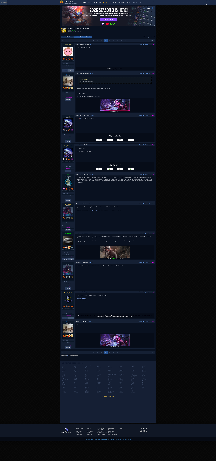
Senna (120, 373)
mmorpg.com (111, 427)
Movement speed (81, 300)
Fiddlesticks (76, 379)
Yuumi (143, 378)
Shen (120, 378)
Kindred (98, 365)
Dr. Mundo (76, 371)
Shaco (120, 377)
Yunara (144, 377)
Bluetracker (111, 428)
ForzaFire (89, 432)
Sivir (120, 383)
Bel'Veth (64, 385)
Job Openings (111, 439)
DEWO (73, 30)
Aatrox (63, 365)
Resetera (89, 430)
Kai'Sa (86, 381)
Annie (63, 375)
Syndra (121, 392)
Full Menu (136, 2)
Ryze (120, 369)
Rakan (109, 386)
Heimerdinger (88, 365)
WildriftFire (78, 432)
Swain (120, 390)
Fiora (75, 381)
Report (91, 44)
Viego (132, 390)
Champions (97, 2)
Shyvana (121, 379)
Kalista (86, 382)
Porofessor (78, 430)
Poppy (109, 381)
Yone (143, 374)
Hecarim (76, 392)
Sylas (120, 391)
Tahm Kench (134, 365)
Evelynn (75, 377)
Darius (75, 369)
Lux (97, 379)
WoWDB (99, 431)
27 (109, 40)
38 (125, 40)
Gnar (75, 387)
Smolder (121, 386)
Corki (75, 367)
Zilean (143, 386)
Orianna (110, 377)
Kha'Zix (87, 392)
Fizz (74, 382)
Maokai (98, 383)
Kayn (86, 390)
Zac (143, 381)
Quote (146, 44)
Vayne (132, 383)
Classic (105, 2)
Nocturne (110, 373)
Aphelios (64, 377)
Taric (132, 369)
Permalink (141, 44)
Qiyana (109, 383)
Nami (109, 365)
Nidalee (110, 370)
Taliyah (132, 366)
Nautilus (110, 367)
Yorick (143, 375)
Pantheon (110, 379)
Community (121, 2)
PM (149, 44)
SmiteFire (89, 427)
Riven (120, 366)
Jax (85, 374)
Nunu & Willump (112, 374)
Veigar (132, 385)
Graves (75, 390)
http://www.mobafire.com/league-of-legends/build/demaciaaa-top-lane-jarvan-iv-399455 (99, 210)
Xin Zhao (144, 371)
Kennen (87, 391)
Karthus (87, 385)
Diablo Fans (111, 431)
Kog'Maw (99, 367)
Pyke (109, 382)
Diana (75, 370)
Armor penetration (81, 298)
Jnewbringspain (68, 204)
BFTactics (99, 427)
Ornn (109, 378)
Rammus (110, 387)
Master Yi (99, 385)
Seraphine (121, 374)
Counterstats (79, 431)
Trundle (133, 374)
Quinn (109, 385)
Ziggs (143, 385)
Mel (97, 386)
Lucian (98, 377)
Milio (98, 387)
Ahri (63, 366)
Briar (63, 390)
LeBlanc (98, 369)
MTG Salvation (101, 428)
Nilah (109, 371)
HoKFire (121, 428)
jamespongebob (68, 116)
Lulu (97, 378)
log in (68, 355)
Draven (75, 373)
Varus (132, 382)
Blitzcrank (64, 386)
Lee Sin (98, 370)
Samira (121, 370)
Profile (65, 70)
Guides (90, 2)
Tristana (133, 373)
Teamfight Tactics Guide (108, 396)
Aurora (63, 381)
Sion (120, 382)
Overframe (110, 432)
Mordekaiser (100, 390)
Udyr (132, 379)
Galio (75, 383)
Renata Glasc (111, 391)
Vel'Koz (132, 386)
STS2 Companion (112, 434)
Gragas (75, 388)
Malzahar (99, 382)
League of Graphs (80, 428)
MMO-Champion (101, 434)
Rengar (121, 365)
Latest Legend (68, 44)
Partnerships (119, 439)
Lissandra (99, 374)
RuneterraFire (79, 434)
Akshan (64, 369)
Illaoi (86, 367)
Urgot (132, 381)
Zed (143, 382)
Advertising (104, 439)
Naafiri (98, 392)
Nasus (109, 366)
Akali (63, 367)
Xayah (143, 369)
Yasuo (143, 373)
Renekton (110, 392)
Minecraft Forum (101, 430)
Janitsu (68, 74)
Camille (64, 392)
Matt (68, 174)
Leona (98, 371)
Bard (63, 383)
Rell (109, 390)
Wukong (144, 367)
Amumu (64, 373)
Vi (131, 388)
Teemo (132, 370)
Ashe (63, 378)
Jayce (86, 375)
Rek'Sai (109, 388)
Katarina (87, 387)
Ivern (86, 370)
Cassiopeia (76, 365)
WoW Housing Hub (102, 432)
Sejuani (121, 371)
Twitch (132, 378)
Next (152, 40)
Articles (129, 439)
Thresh (132, 371)
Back (63, 40)
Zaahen (144, 379)
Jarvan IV (87, 373)
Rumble (121, 367)
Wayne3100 (68, 233)
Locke (98, 375)
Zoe (143, 387)
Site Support (70, 36)
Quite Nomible (68, 292)
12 (93, 40)
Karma (86, 383)
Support (124, 439)
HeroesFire (89, 434)
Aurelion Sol (65, 379)
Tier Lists (113, 2)
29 (117, 40)
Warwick (144, 366)
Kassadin (87, 386)
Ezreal (75, 378)
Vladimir (133, 392)
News (128, 2)
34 (121, 40)
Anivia (63, 374)
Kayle (86, 388)
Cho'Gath (76, 366)
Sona (120, 387)
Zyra (143, 388)
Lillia (98, 373)
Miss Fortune (100, 388)
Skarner (121, 385)
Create (84, 2)
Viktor (132, 391)
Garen (75, 386)
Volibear (144, 365)
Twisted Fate (134, 377)
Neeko (109, 369)
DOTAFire (89, 428)
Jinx (86, 378)
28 (113, 40)
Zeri (143, 383)
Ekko (75, 374)
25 (101, 40)
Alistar (63, 370)
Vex (132, 387)
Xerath (143, 370)
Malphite (99, 381)
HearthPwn (111, 430)
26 (105, 40)
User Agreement (89, 439)
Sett (120, 375)
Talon (132, 367)
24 (97, 40)
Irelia (86, 369)
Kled (98, 366)
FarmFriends (90, 431)
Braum (63, 388)
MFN (4, 2)
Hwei (86, 366)
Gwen (75, 391)
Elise (75, 375)
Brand (63, 387)
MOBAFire (78, 427)
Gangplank (76, 385)
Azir (63, 382)
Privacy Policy (97, 439)
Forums (63, 36)
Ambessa (64, 371)
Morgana (99, 391)
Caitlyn (63, 391)
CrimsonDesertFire (123, 427)
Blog (71, 70)
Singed (121, 381)
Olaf (109, 375)
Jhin (86, 377)
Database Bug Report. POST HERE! (83, 36)
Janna (81, 118)
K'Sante (87, 379)
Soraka (121, 388)
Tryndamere (134, 375)
